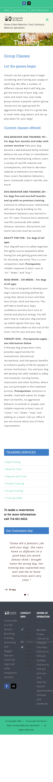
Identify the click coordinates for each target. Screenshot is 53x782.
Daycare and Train (16, 476)
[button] (25, 595)
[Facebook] (6, 686)
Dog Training (13, 461)
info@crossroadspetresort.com (29, 641)
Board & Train (14, 469)
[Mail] (13, 686)
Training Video (14, 497)
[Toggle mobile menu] (47, 19)
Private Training (15, 483)
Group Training (14, 490)
